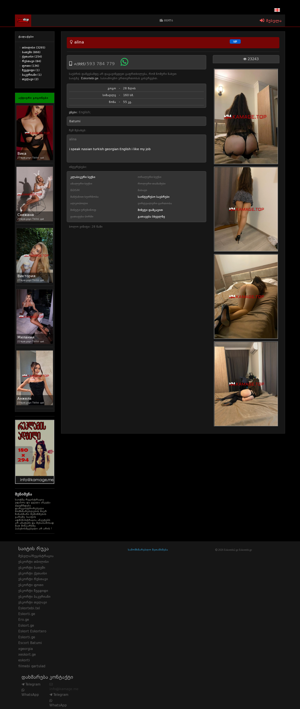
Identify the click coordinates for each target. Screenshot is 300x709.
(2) (30, 79)
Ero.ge (23, 620)
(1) (31, 70)
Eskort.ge (26, 626)
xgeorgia (25, 649)
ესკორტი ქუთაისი (32, 573)
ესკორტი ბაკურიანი (34, 597)
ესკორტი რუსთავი (33, 579)
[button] (281, 9)
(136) (30, 65)
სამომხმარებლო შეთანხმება (148, 549)
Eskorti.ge (26, 614)
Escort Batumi (30, 643)
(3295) (33, 47)
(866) (31, 52)
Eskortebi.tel (29, 608)
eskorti (24, 660)
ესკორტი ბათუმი (31, 568)
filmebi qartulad (31, 666)
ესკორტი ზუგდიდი (33, 591)
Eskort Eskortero (32, 631)
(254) (32, 56)
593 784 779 (101, 63)
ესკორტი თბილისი (33, 562)
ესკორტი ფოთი (30, 585)
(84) (31, 61)
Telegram (32, 684)
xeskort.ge (27, 655)
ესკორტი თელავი (32, 602)
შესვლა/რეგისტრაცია (36, 556)
